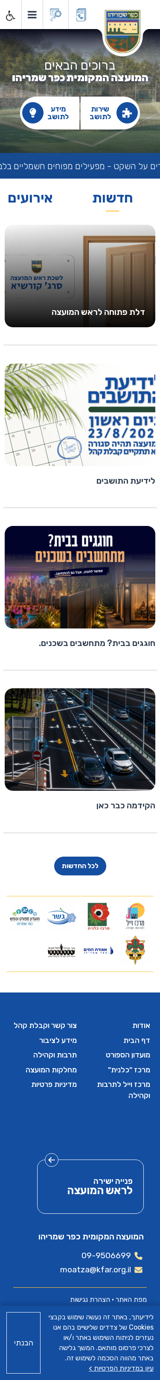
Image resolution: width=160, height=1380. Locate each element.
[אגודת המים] (98, 950)
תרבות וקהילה (55, 1055)
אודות (141, 1025)
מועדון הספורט (128, 1055)
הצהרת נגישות (90, 1299)
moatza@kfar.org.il (95, 1269)
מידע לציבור (58, 1040)
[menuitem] (117, 1025)
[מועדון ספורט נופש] (25, 916)
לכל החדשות (80, 866)
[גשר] (62, 916)
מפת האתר (131, 1299)
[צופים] (135, 950)
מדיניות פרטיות (54, 1084)
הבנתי (23, 1343)
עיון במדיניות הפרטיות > (121, 1368)
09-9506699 (106, 1255)
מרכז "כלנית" (129, 1070)
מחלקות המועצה (51, 1070)
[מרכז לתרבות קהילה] (135, 916)
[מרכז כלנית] (98, 916)
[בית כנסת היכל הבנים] (62, 950)
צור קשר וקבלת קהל (45, 1025)
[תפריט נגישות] (9, 15)
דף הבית (136, 1040)
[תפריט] (31, 14)
